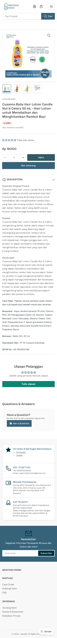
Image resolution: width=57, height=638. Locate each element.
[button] (9, 140)
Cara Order (8, 584)
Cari (50, 16)
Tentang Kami (9, 607)
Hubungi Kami (9, 588)
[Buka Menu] (51, 6)
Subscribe (46, 553)
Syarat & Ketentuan (12, 611)
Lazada (19, 455)
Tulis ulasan (28, 384)
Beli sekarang (28, 165)
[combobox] (28, 16)
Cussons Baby (9, 99)
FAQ (4, 592)
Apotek (24, 634)
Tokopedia (20, 452)
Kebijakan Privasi (11, 615)
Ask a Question (20, 423)
